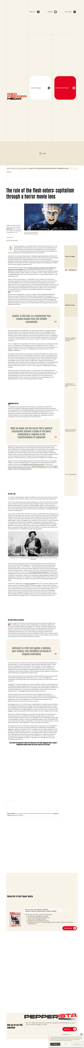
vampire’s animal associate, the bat (33, 464)
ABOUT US (32, 12)
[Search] (49, 88)
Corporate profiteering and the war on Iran (70, 430)
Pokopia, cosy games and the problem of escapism (70, 339)
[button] (81, 1034)
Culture (13, 168)
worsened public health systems (22, 467)
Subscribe (45, 743)
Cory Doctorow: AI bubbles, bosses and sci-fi (70, 385)
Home (8, 168)
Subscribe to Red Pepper (62, 88)
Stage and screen (22, 168)
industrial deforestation (38, 466)
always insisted (30, 583)
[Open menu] (42, 153)
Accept (55, 1044)
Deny (66, 1044)
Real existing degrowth (71, 474)
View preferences (77, 1044)
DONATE (50, 12)
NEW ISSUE (68, 12)
